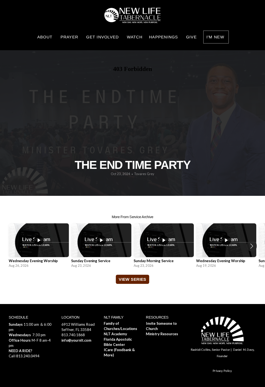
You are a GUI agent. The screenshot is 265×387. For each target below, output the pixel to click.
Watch (134, 37)
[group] (39, 246)
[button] (251, 246)
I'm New (216, 37)
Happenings (164, 37)
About (45, 37)
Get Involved (103, 37)
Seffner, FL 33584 (76, 329)
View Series (132, 279)
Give (191, 37)
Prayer (70, 37)
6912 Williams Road (78, 324)
